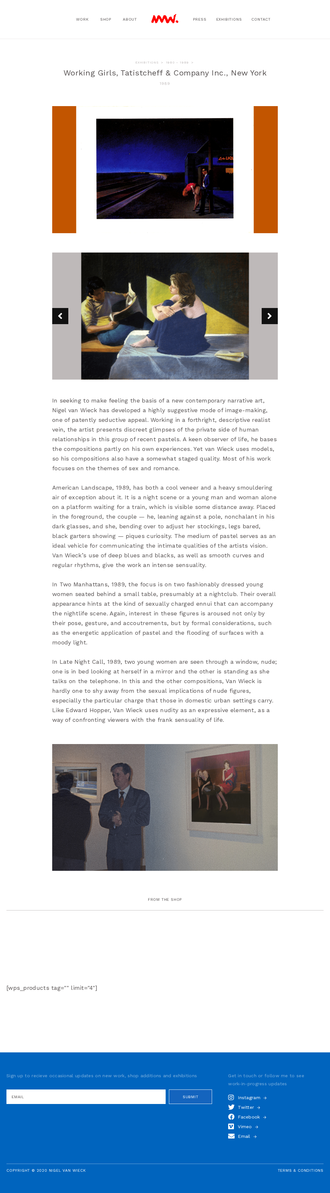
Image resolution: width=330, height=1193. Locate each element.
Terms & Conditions (301, 1170)
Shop (106, 19)
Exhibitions (229, 19)
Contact (261, 19)
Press (200, 19)
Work (82, 19)
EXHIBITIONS (147, 62)
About (130, 19)
